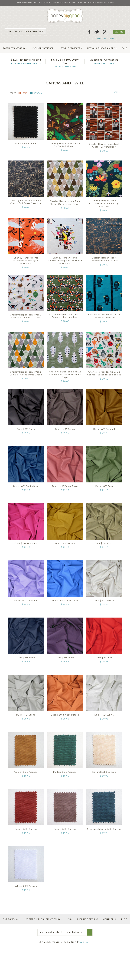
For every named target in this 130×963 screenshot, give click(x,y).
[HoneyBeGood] (65, 10)
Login (111, 38)
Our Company (12, 919)
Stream (38, 93)
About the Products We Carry (44, 919)
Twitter (96, 31)
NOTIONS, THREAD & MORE (102, 48)
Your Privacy (84, 942)
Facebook (89, 31)
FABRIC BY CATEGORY (15, 48)
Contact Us (109, 919)
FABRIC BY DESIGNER (44, 48)
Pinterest (104, 31)
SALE (124, 48)
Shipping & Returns (87, 919)
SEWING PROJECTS (71, 48)
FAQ (70, 919)
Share (118, 92)
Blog (124, 919)
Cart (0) (119, 32)
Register (101, 38)
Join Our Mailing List (49, 932)
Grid (25, 93)
